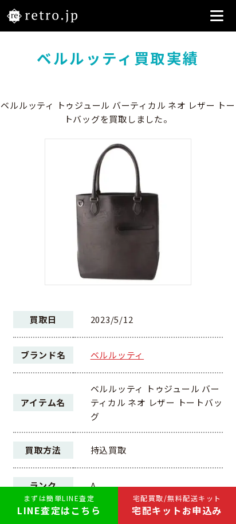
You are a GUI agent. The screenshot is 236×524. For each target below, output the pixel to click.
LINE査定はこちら (59, 505)
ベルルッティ (117, 355)
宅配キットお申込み (177, 505)
